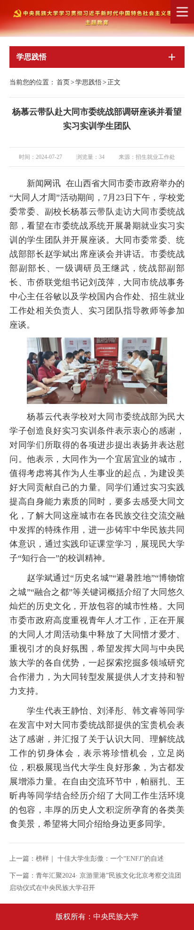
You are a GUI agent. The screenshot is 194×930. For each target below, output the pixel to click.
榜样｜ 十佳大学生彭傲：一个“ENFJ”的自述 (100, 858)
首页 (63, 82)
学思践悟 (88, 82)
